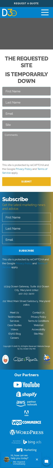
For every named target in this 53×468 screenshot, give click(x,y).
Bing (26, 442)
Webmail (38, 325)
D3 (19, 346)
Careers (14, 337)
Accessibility (38, 329)
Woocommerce (26, 423)
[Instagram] (36, 277)
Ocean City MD (29, 349)
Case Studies (15, 325)
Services (14, 321)
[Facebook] (17, 277)
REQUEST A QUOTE (26, 3)
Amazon (26, 404)
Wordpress (26, 432)
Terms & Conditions (38, 321)
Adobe (26, 413)
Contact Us (39, 312)
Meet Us (14, 312)
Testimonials (14, 316)
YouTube (26, 385)
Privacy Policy (24, 168)
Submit (26, 181)
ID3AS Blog (14, 333)
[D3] (8, 12)
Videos (14, 329)
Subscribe (26, 250)
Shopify (26, 394)
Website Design (43, 346)
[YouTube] (30, 277)
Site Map (38, 333)
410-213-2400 (26, 293)
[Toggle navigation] (45, 12)
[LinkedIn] (23, 277)
